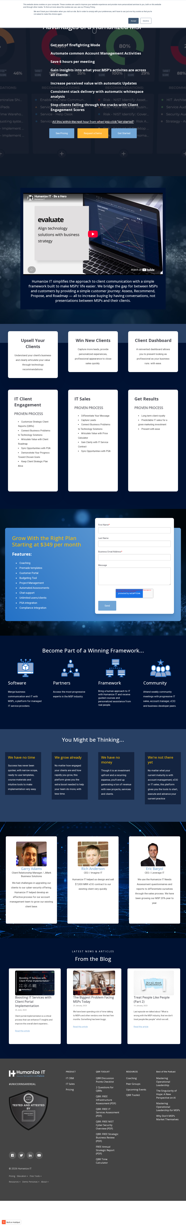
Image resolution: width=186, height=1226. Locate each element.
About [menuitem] (44, 1181)
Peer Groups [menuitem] (133, 1083)
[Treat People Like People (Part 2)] (154, 983)
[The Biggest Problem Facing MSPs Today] (94, 983)
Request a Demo (93, 133)
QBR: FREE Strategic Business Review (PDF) (107, 1137)
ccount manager (160, 701)
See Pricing (62, 133)
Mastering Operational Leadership (163, 1081)
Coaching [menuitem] (131, 1078)
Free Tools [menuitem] (35, 1176)
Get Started (124, 133)
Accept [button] (133, 20)
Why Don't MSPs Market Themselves (167, 1117)
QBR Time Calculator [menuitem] (102, 1160)
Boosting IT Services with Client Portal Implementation (33, 1001)
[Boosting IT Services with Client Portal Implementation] (34, 983)
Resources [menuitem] (14, 1181)
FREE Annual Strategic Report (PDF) (105, 1150)
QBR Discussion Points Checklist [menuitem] (105, 1079)
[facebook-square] (12, 1155)
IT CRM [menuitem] (70, 1078)
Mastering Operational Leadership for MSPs (168, 1107)
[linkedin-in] (30, 1155)
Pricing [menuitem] (12, 1176)
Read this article (22, 1031)
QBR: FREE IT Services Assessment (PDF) (107, 1112)
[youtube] (39, 1155)
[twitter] (21, 1155)
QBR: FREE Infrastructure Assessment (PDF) (106, 1100)
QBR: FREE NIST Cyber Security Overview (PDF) (105, 1125)
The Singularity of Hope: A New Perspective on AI (166, 1094)
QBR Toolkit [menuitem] (133, 1095)
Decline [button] (146, 20)
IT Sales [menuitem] (70, 1083)
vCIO (172, 701)
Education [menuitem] (21, 1176)
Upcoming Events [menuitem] (136, 1089)
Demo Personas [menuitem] (30, 1181)
